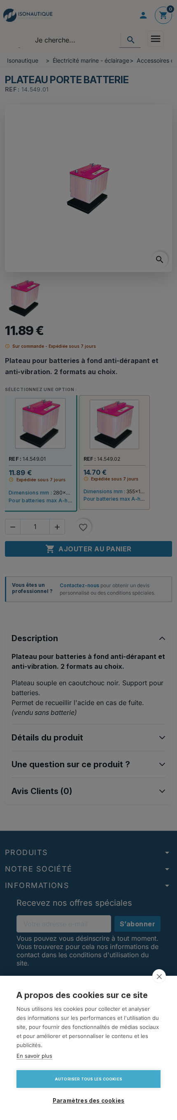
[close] (159, 976)
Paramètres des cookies (88, 1100)
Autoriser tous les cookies (88, 1079)
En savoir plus (34, 1055)
